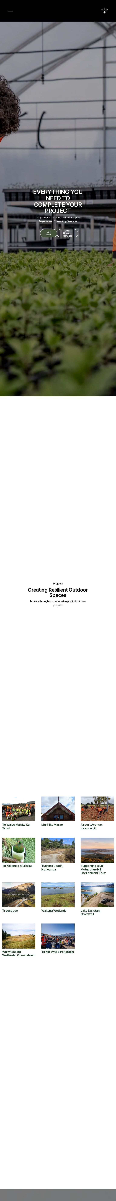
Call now (48, 233)
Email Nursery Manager (67, 233)
